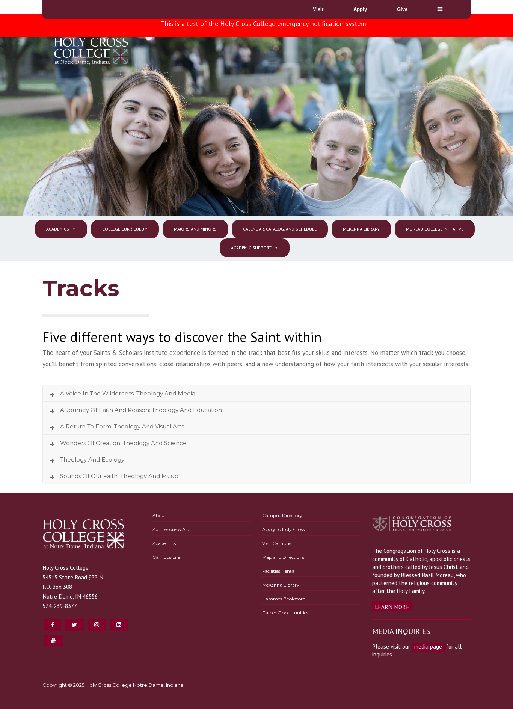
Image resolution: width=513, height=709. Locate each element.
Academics (57, 229)
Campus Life (166, 557)
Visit (318, 9)
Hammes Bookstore (283, 599)
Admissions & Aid (170, 529)
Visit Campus (276, 543)
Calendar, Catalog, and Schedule (280, 229)
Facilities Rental (279, 571)
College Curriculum (125, 229)
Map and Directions (283, 557)
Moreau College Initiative (434, 229)
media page (428, 646)
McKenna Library (361, 229)
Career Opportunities (285, 612)
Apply (360, 9)
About (159, 515)
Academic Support (251, 247)
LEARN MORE (392, 607)
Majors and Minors (195, 229)
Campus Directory (282, 515)
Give (402, 9)
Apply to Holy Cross (283, 529)
